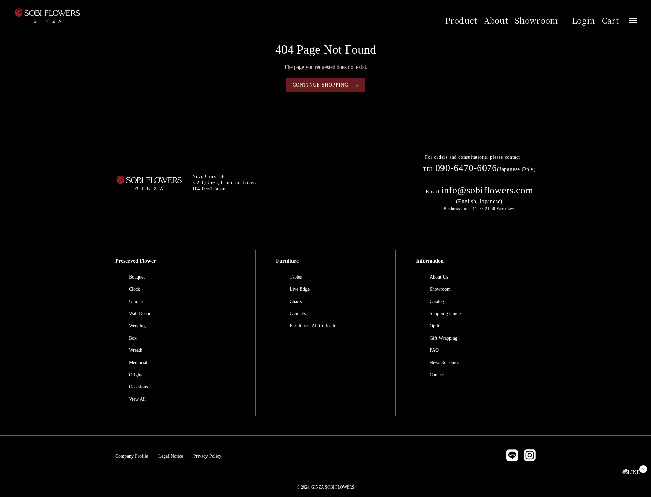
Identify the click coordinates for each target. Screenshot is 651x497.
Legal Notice (170, 456)
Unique (136, 301)
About (496, 20)
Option (436, 325)
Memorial (138, 362)
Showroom (536, 20)
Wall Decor (140, 313)
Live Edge (300, 289)
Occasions (138, 386)
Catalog (437, 301)
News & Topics (444, 362)
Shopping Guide (445, 313)
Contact (437, 374)
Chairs (296, 301)
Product (461, 20)
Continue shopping (320, 85)
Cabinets (298, 313)
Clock (134, 289)
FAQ (434, 350)
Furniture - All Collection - (316, 325)
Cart (610, 20)
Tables (296, 277)
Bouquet (137, 277)
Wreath (135, 350)
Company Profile (131, 456)
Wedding (137, 325)
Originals (137, 374)
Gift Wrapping (443, 338)
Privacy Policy (207, 456)
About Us (439, 277)
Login (583, 20)
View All (137, 399)
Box (133, 338)
